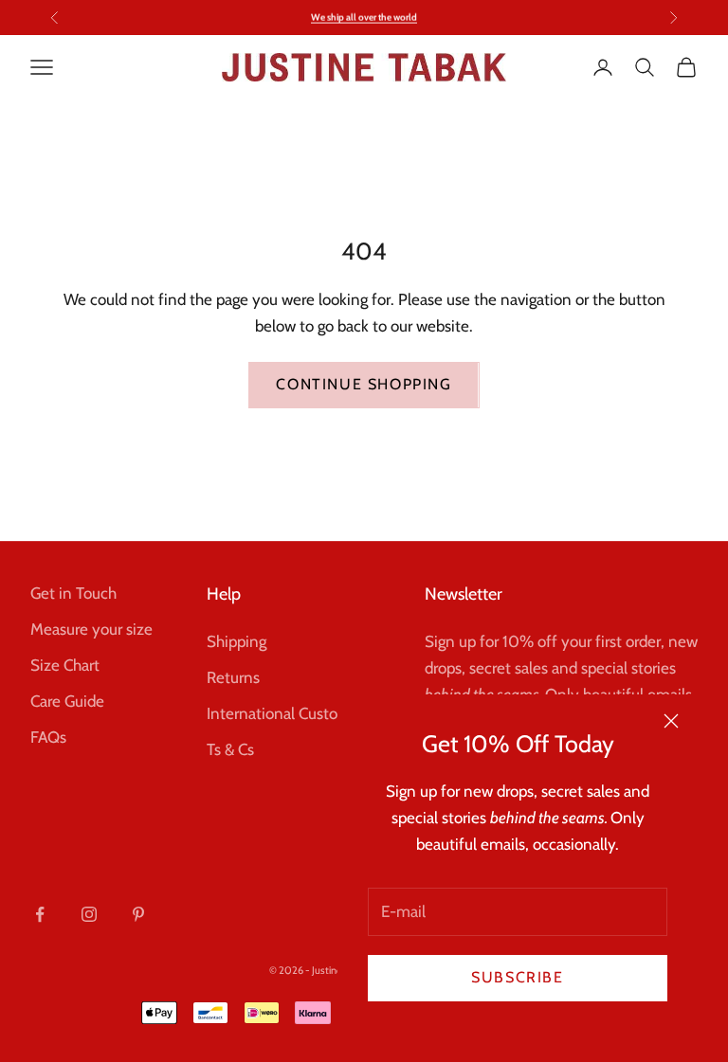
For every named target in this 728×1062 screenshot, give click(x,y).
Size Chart (65, 665)
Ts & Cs (230, 749)
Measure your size (91, 629)
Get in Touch (73, 593)
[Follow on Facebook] (39, 914)
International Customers (289, 713)
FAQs (48, 737)
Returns (233, 677)
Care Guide (67, 701)
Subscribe (517, 977)
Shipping (236, 641)
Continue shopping (363, 384)
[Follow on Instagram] (89, 914)
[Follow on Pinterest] (138, 914)
